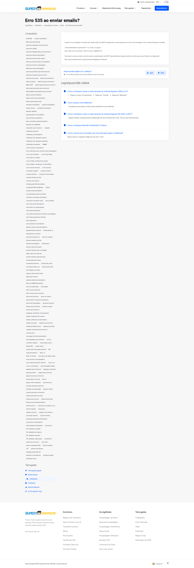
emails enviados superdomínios (35, 257)
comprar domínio (45, 171)
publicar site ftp (48, 389)
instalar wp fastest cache (33, 326)
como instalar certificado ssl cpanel (37, 161)
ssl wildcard (48, 439)
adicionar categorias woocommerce (37, 45)
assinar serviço (30, 108)
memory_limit (30, 333)
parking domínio (31, 372)
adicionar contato (31, 48)
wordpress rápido (48, 455)
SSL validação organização (34, 439)
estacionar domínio (32, 276)
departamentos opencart (33, 230)
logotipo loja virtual (48, 326)
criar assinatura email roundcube (36, 194)
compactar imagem (32, 171)
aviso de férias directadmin (34, 118)
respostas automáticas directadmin (36, 419)
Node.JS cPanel (31, 356)
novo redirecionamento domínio (36, 362)
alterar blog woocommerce (46, 81)
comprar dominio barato (46, 174)
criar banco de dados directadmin (36, 197)
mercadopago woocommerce (35, 339)
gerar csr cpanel (46, 296)
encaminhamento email (33, 260)
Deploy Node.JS (48, 230)
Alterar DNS (29, 85)
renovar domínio (45, 415)
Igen (151, 73)
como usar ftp (46, 167)
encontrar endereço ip (33, 267)
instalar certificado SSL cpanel (35, 316)
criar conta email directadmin (35, 204)
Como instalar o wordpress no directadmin (39, 164)
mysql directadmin (31, 353)
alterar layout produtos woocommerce (37, 88)
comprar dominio (31, 174)
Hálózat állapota (33, 487)
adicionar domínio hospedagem (36, 65)
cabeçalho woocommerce (34, 128)
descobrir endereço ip (33, 237)
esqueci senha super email (34, 273)
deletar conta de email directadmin (36, 227)
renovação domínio (32, 415)
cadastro (47, 128)
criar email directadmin (33, 210)
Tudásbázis (38, 25)
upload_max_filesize (37, 448)
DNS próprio (45, 243)
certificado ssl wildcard (33, 144)
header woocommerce (33, 306)
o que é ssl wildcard (32, 366)
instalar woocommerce (46, 323)
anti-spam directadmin (33, 104)
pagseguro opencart (49, 369)
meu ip (49, 339)
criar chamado (49, 200)
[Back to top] (168, 563)
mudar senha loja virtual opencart (36, 349)
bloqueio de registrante (33, 124)
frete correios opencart (33, 290)
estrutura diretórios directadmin (35, 280)
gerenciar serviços (48, 303)
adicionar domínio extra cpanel (35, 58)
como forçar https (46, 154)
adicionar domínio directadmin (35, 55)
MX (49, 349)
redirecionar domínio (32, 399)
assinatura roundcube (44, 108)
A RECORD (29, 38)
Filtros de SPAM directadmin (34, 283)
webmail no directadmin (33, 455)
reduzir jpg (41, 409)
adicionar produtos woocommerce (36, 75)
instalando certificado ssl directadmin (37, 313)
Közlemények (32, 475)
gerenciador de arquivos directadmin (37, 300)
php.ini (44, 379)
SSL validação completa (33, 429)
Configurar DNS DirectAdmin (34, 187)
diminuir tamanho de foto (33, 240)
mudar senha (39, 346)
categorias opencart (32, 131)
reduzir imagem (31, 409)
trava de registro (47, 445)
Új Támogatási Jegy (35, 491)
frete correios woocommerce (35, 293)
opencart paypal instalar (48, 366)
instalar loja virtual (31, 323)
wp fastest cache (31, 458)
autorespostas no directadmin (35, 114)
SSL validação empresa (33, 435)
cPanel (48, 187)
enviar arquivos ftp (47, 267)
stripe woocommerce (32, 442)
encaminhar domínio (32, 263)
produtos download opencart (34, 386)
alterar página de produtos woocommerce (39, 91)
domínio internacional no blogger (36, 250)
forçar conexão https (32, 286)
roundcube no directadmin (34, 422)
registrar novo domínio (45, 412)
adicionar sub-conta (32, 78)
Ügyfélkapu (29, 25)
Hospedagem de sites (51, 25)
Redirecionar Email (47, 399)
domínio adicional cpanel (34, 247)
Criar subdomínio (31, 220)
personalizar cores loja (33, 379)
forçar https (44, 286)
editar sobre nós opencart (34, 253)
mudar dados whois (46, 343)
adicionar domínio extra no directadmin (38, 62)
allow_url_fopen (30, 81)
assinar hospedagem (48, 104)
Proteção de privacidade (33, 389)
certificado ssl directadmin (34, 134)
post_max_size (47, 382)
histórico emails (47, 306)
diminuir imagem (47, 237)
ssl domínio (48, 425)
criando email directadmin (34, 190)
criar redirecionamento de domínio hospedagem (41, 214)
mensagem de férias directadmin (36, 336)
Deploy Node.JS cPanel (33, 234)
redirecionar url (30, 405)
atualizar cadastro (31, 111)
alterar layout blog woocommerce (45, 85)
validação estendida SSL (33, 452)
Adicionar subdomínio (47, 78)
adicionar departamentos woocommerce (38, 52)
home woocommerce (32, 310)
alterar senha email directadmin (35, 98)
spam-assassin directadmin (34, 425)
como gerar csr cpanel (33, 157)
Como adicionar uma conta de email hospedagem (41, 151)
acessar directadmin (40, 38)
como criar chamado (32, 154)
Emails (62, 25)
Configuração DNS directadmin (35, 184)
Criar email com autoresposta (35, 207)
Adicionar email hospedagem (35, 68)
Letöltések (31, 483)
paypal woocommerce (45, 372)
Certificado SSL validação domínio (36, 138)
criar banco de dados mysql (34, 200)
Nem (162, 73)
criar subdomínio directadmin (35, 224)
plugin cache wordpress (33, 382)
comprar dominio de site (33, 177)
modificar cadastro (31, 343)
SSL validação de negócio (34, 432)
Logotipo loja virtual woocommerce (36, 329)
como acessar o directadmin (35, 148)
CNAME (44, 144)
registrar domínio (31, 412)
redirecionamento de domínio (35, 392)
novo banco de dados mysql (46, 356)
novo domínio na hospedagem (35, 359)
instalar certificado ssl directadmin (36, 319)
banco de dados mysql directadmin (36, 121)
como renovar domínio (33, 167)
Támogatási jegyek (34, 470)
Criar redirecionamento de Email (36, 217)
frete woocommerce (32, 296)
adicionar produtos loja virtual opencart (38, 71)
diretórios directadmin (33, 243)
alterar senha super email (33, 101)
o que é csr (51, 362)
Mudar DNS (29, 346)
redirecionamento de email (34, 395)
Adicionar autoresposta (33, 42)
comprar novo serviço (32, 181)
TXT (27, 448)
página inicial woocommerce (35, 376)
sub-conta (44, 442)
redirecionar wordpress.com (46, 405)
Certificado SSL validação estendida (36, 141)
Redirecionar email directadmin (35, 402)
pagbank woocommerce (33, 369)
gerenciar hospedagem (33, 303)
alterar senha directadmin (34, 95)
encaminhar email (46, 263)
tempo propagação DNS (33, 445)
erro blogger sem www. (33, 270)
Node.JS (42, 353)
